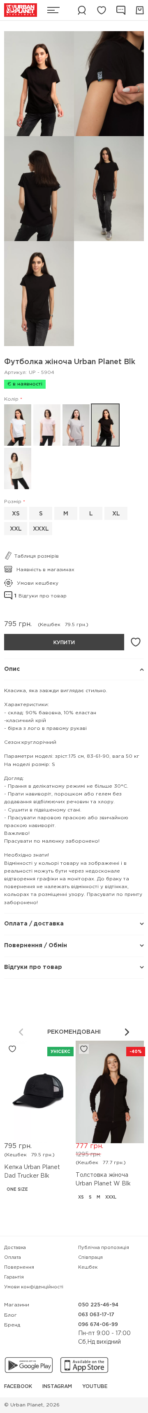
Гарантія (14, 1277)
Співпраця (90, 1258)
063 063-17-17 (96, 1315)
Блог (10, 1315)
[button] (127, 1032)
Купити (64, 642)
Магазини (16, 1305)
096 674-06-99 (98, 1324)
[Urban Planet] (20, 10)
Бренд (12, 1325)
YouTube (95, 1386)
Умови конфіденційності (33, 1287)
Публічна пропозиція (103, 1248)
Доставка (15, 1248)
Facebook (18, 1386)
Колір (11, 399)
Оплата (12, 1258)
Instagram (57, 1386)
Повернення (19, 1267)
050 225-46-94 (98, 1305)
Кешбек (87, 1267)
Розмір (12, 501)
